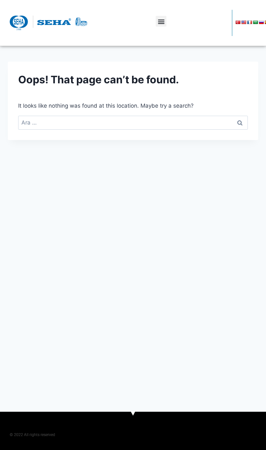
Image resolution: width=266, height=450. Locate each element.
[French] (249, 22)
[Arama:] (133, 122)
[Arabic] (255, 22)
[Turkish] (238, 22)
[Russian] (261, 22)
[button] (161, 21)
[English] (244, 22)
